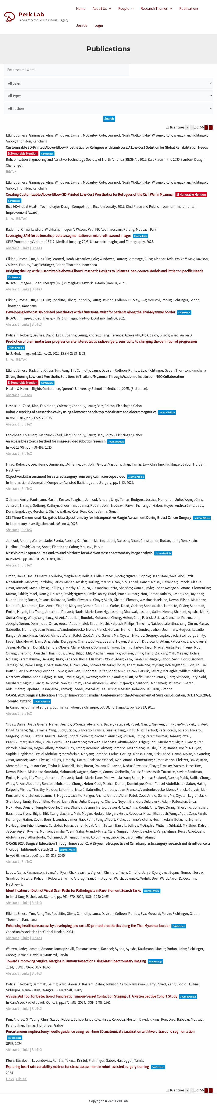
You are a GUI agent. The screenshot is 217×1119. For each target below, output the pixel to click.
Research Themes (154, 8)
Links (10, 218)
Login (99, 25)
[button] (109, 8)
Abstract (12, 248)
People (123, 8)
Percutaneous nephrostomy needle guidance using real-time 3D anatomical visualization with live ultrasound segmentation (100, 1031)
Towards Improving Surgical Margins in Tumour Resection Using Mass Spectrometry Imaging (76, 961)
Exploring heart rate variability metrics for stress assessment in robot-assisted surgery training (77, 1066)
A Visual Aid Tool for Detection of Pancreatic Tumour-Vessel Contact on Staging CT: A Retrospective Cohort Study (91, 996)
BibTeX (11, 171)
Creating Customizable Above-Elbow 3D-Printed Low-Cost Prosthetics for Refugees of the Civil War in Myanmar (90, 194)
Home (80, 8)
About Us (100, 8)
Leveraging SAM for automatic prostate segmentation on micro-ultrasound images (68, 235)
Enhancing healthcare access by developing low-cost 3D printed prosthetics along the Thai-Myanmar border (88, 925)
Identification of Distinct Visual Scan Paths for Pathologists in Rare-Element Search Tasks (73, 890)
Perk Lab (31, 14)
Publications (189, 8)
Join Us (81, 25)
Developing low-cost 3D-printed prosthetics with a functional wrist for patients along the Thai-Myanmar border (90, 312)
